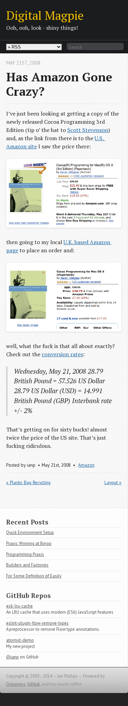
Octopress (16, 684)
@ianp (12, 657)
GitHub (33, 684)
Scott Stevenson (87, 130)
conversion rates (62, 354)
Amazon (86, 465)
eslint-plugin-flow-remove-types (37, 623)
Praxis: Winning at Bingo (29, 543)
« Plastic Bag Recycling (28, 482)
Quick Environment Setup (30, 532)
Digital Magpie (45, 15)
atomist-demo (20, 640)
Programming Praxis (25, 554)
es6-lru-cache (19, 606)
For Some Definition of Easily (33, 576)
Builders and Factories (27, 565)
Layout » (113, 482)
